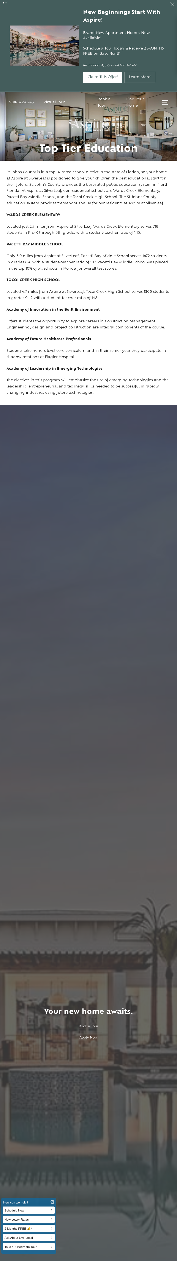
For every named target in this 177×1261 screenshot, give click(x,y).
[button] (3, 2)
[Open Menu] (165, 69)
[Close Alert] (172, 5)
